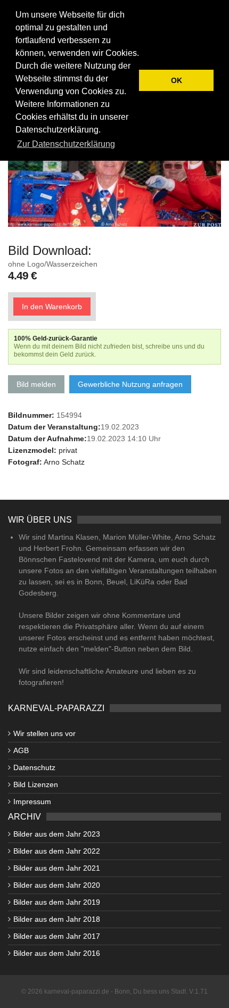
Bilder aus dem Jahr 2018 (56, 919)
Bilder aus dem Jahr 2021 (56, 868)
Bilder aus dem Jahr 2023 (56, 834)
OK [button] (176, 80)
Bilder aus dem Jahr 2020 (56, 885)
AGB (21, 750)
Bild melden (36, 384)
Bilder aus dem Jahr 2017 (56, 936)
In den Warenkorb (52, 306)
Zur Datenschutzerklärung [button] (66, 143)
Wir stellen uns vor (44, 733)
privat (68, 450)
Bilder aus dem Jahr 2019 (56, 902)
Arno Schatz (64, 462)
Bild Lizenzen (35, 784)
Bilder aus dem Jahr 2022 (56, 851)
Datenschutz (34, 767)
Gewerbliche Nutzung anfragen (130, 384)
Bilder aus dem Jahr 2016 (56, 953)
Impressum (32, 801)
